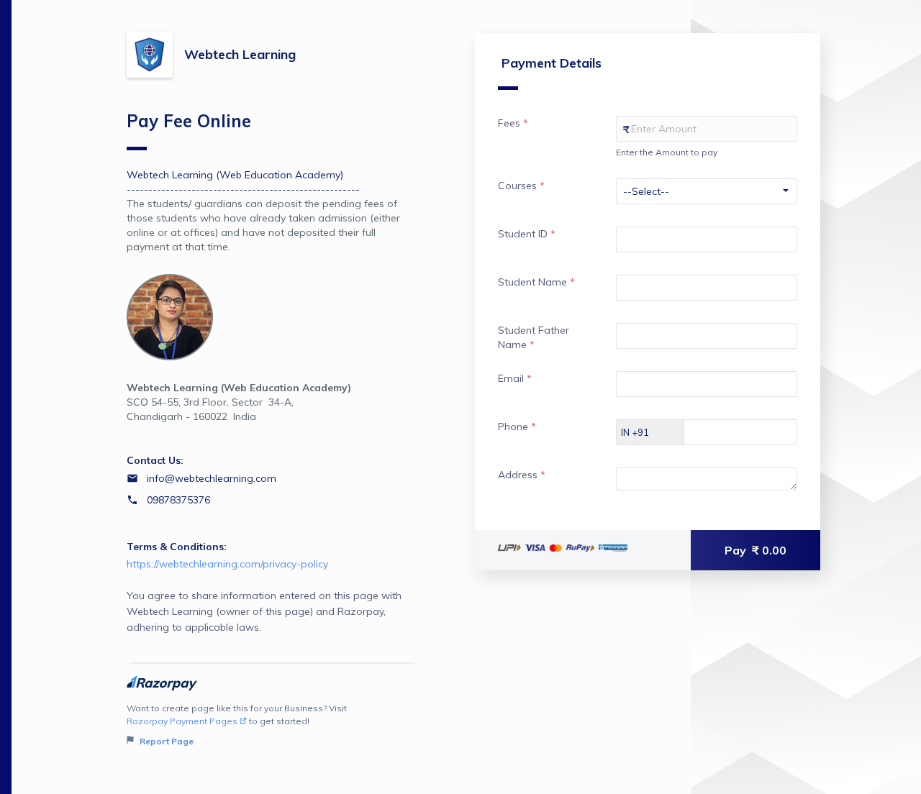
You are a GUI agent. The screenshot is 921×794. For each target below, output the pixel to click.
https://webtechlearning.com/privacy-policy (227, 563)
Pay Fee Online (189, 121)
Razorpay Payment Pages (182, 721)
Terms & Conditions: (177, 546)
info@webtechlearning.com (211, 478)
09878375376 (178, 499)
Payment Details (552, 63)
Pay (755, 550)
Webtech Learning (240, 54)
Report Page (165, 741)
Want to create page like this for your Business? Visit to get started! (237, 725)
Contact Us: (155, 460)
